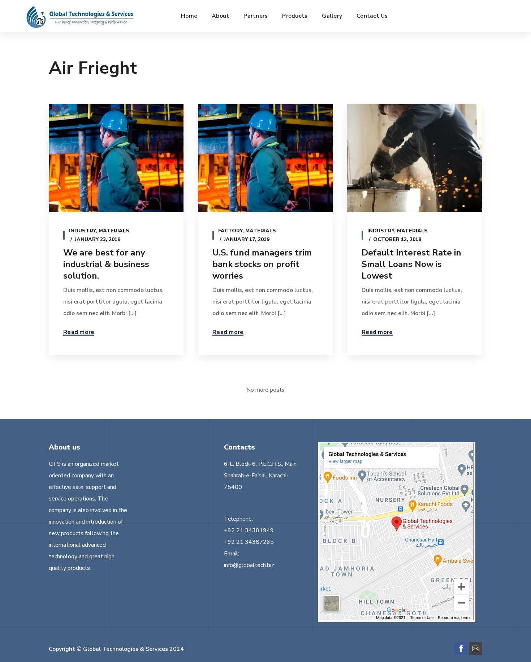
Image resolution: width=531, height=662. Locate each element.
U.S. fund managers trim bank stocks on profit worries (262, 264)
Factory (230, 230)
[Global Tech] (80, 16)
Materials (114, 230)
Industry (82, 230)
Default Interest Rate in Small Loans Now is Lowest (411, 264)
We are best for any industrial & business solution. (106, 264)
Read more (78, 332)
